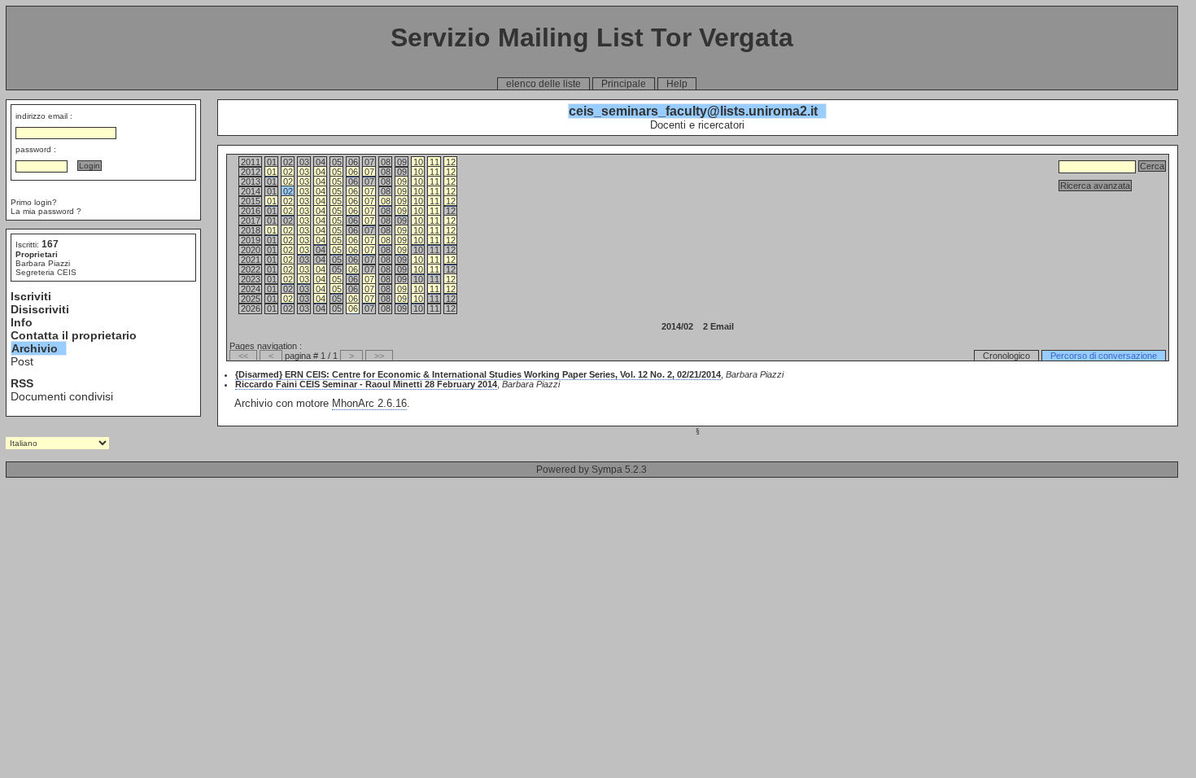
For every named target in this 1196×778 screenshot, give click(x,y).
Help (676, 84)
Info (22, 322)
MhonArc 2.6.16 (369, 403)
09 (402, 181)
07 (369, 172)
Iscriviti (31, 296)
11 (434, 162)
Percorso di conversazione (1103, 356)
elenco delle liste (543, 84)
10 (418, 162)
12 (451, 162)
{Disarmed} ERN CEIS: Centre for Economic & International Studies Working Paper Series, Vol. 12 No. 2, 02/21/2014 (478, 374)
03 (304, 172)
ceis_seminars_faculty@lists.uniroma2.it (693, 111)
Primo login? (34, 202)
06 (353, 172)
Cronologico (1006, 356)
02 (288, 172)
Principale (623, 84)
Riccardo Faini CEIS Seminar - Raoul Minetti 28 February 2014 (366, 384)
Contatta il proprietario (74, 335)
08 (386, 201)
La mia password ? (46, 211)
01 (272, 172)
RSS (22, 383)
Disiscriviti (40, 309)
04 (320, 172)
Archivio (34, 348)
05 (337, 172)
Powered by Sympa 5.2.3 (591, 469)
